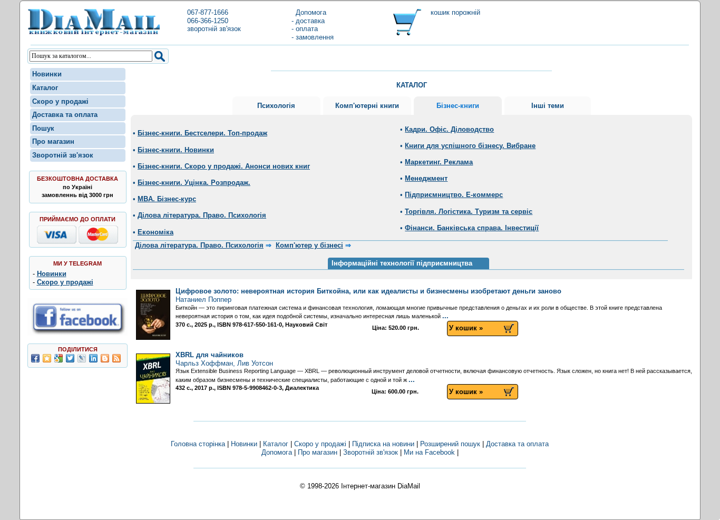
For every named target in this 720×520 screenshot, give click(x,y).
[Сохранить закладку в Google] (58, 358)
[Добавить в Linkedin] (93, 358)
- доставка (308, 21)
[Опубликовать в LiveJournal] (81, 358)
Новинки (47, 74)
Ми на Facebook (429, 452)
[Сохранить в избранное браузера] (47, 358)
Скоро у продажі (60, 101)
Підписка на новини (384, 444)
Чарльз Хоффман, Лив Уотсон (224, 359)
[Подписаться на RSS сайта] (116, 358)
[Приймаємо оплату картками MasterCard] (98, 242)
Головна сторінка (198, 444)
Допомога (308, 12)
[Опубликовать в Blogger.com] (105, 358)
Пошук (43, 128)
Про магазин (53, 141)
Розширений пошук (450, 444)
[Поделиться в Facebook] (35, 358)
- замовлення (312, 37)
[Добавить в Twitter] (70, 358)
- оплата (304, 29)
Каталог (45, 88)
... (445, 316)
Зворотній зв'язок (62, 155)
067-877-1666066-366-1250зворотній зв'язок (214, 20)
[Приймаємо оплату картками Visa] (56, 242)
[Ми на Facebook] (77, 333)
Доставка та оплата (65, 115)
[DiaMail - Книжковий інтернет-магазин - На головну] (93, 33)
